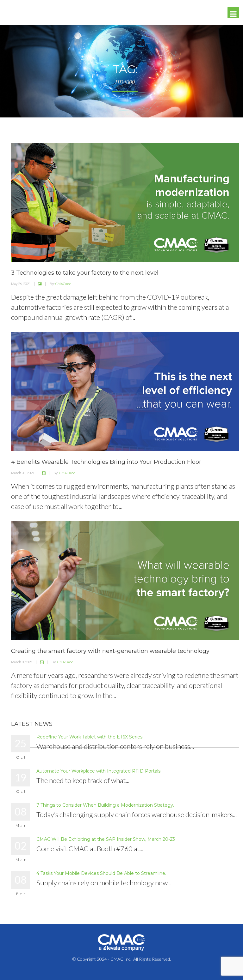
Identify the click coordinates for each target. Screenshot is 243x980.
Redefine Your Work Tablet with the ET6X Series (89, 737)
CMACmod (63, 284)
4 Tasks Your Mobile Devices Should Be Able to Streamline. (101, 873)
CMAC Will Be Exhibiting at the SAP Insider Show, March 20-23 (105, 839)
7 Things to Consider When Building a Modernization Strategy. (105, 805)
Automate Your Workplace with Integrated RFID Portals (98, 771)
